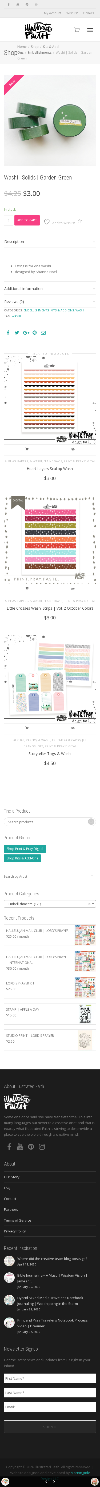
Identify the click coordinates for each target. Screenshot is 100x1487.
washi (16, 316)
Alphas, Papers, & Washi (23, 461)
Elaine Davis (52, 461)
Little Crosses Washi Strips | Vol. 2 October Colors (50, 608)
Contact (10, 1198)
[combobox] (50, 904)
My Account (52, 13)
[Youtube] (17, 4)
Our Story (11, 1177)
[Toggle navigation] (90, 30)
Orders (88, 13)
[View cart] (76, 29)
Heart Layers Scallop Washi (50, 468)
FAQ (7, 1187)
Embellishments (39, 52)
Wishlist (72, 13)
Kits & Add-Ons (62, 310)
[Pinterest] (26, 4)
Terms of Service (17, 1220)
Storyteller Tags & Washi (50, 753)
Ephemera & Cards (66, 740)
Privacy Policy (15, 1231)
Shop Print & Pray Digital (25, 848)
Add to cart (27, 220)
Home (22, 46)
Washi (80, 310)
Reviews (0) (14, 301)
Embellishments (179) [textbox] (48, 904)
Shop (35, 46)
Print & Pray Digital (79, 461)
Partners (11, 1209)
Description (14, 241)
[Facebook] (8, 4)
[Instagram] (35, 4)
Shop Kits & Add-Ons (22, 858)
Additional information (23, 288)
